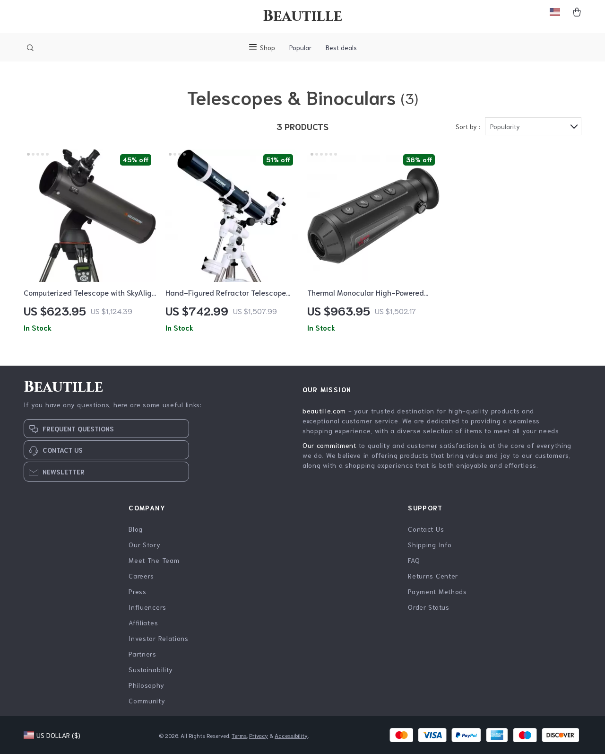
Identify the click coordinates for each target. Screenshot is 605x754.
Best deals (341, 47)
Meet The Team (154, 560)
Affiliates (143, 622)
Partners (142, 653)
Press (138, 591)
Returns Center (433, 575)
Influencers (147, 607)
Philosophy (146, 685)
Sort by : (468, 126)
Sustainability (151, 669)
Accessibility (291, 735)
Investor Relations (159, 638)
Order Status (428, 607)
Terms (239, 735)
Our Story (144, 544)
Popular (300, 47)
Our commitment (329, 445)
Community (147, 700)
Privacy (258, 735)
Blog (136, 529)
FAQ (414, 560)
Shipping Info (429, 544)
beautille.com (324, 410)
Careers (141, 575)
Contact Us (426, 529)
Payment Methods (437, 591)
